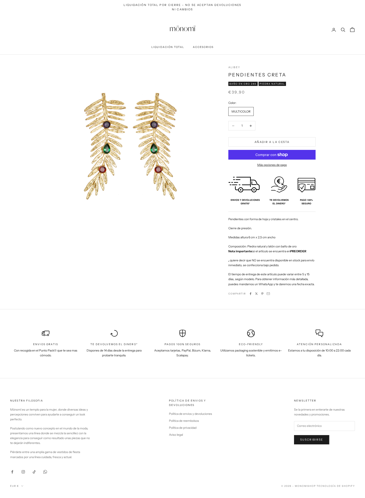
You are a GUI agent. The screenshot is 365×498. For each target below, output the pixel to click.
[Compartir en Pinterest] (262, 293)
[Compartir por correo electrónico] (268, 293)
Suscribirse (311, 439)
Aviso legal (176, 435)
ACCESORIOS (203, 47)
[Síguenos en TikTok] (34, 472)
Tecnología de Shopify (336, 485)
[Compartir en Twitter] (256, 293)
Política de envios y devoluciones (190, 414)
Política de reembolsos (184, 421)
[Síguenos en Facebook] (12, 472)
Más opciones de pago (272, 165)
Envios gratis (45, 344)
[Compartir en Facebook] (250, 293)
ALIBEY (234, 67)
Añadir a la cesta (272, 142)
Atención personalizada (319, 344)
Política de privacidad (182, 428)
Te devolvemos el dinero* (114, 344)
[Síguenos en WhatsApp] (45, 472)
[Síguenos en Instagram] (23, 472)
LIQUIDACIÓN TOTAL (167, 47)
